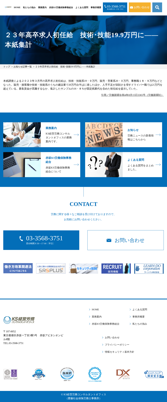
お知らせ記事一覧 (23, 66)
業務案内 (42, 7)
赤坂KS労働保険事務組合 (61, 7)
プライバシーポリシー (117, 344)
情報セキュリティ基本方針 (119, 352)
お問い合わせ (112, 337)
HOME (17, 7)
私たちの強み (29, 7)
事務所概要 (96, 7)
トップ (6, 66)
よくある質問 (82, 7)
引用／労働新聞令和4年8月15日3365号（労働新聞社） (132, 95)
